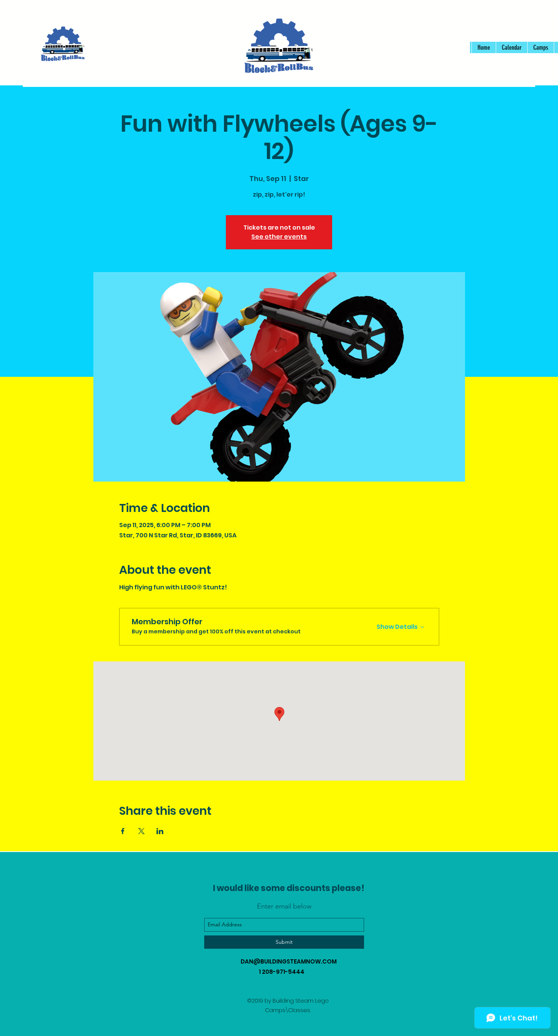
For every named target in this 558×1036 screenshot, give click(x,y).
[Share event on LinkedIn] (160, 831)
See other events (279, 236)
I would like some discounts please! (288, 888)
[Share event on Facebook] (122, 831)
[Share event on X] (141, 831)
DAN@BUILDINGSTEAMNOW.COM (289, 961)
